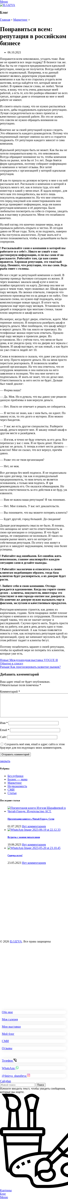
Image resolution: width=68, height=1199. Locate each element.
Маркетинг (20, 19)
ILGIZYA (16, 941)
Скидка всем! (15, 855)
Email (4, 730)
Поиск (40, 1084)
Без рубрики (15, 776)
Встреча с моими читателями (24, 837)
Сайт (3, 737)
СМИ (11, 789)
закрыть (5, 761)
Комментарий (10, 691)
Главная (5, 19)
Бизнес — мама (17, 779)
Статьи (12, 793)
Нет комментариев (34, 826)
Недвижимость (17, 786)
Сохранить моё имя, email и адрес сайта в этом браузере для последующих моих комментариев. (32, 746)
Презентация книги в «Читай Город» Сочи (31, 818)
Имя (4, 723)
